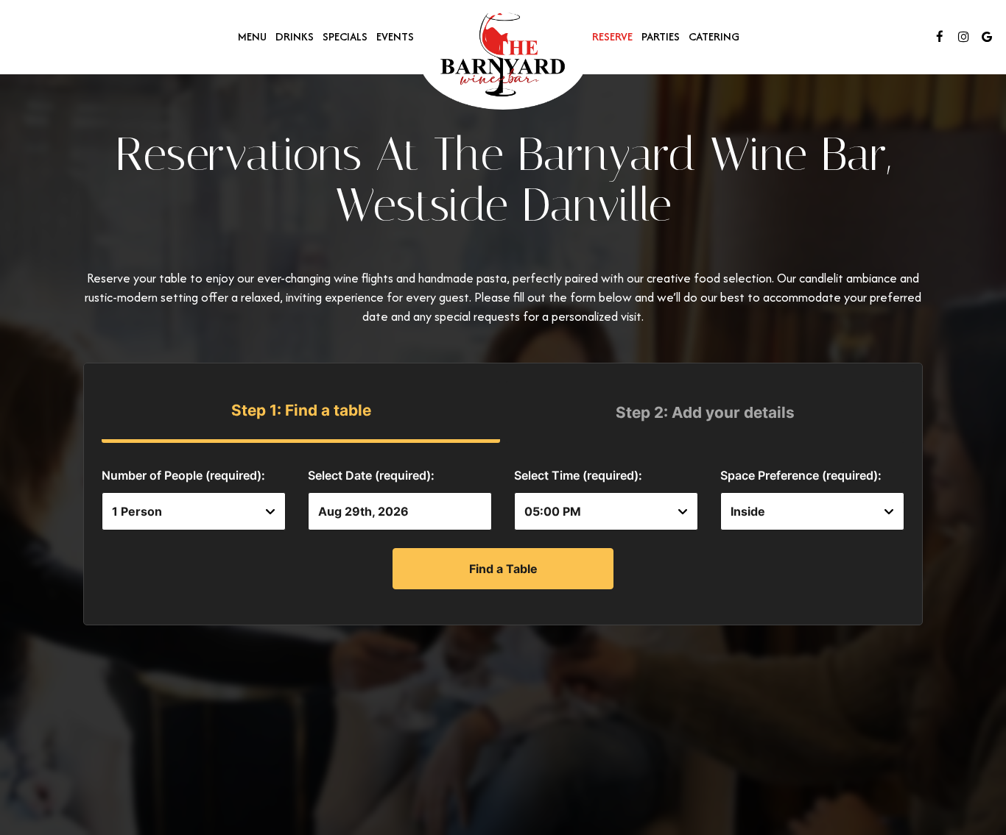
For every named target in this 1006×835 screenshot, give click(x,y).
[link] (503, 57)
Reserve (612, 36)
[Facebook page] (940, 37)
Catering (714, 36)
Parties (660, 36)
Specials (345, 36)
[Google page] (987, 37)
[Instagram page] (963, 37)
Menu (252, 36)
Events (395, 36)
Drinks (294, 36)
